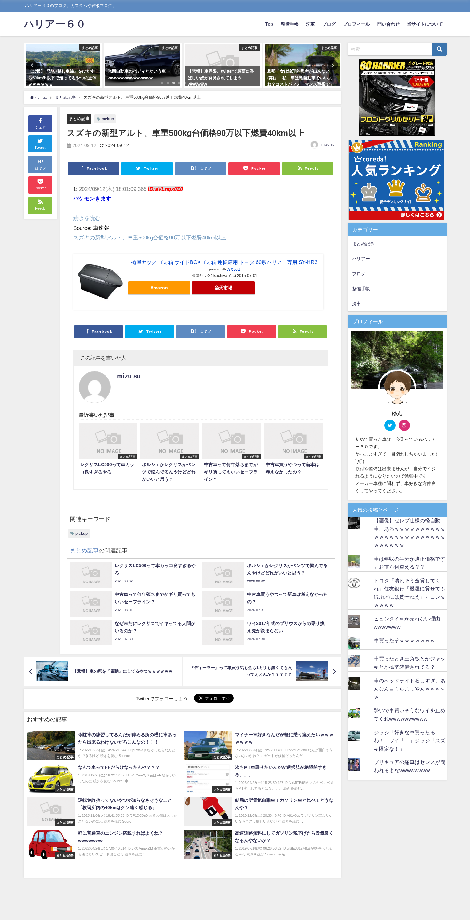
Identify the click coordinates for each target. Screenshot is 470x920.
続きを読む (86, 218)
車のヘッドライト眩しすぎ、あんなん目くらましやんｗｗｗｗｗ (409, 688)
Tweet (40, 148)
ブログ (329, 24)
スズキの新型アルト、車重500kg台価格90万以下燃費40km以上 (149, 237)
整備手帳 (290, 24)
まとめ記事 (79, 118)
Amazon (159, 287)
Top (269, 24)
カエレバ (233, 268)
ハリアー (361, 258)
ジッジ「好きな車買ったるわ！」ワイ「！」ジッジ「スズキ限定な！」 (409, 740)
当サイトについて (425, 24)
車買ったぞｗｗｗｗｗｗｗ (404, 640)
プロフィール (356, 24)
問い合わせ (388, 24)
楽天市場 (223, 287)
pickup (108, 119)
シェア (40, 127)
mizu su (328, 144)
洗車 (310, 24)
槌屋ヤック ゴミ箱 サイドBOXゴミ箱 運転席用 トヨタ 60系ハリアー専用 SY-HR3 (224, 262)
